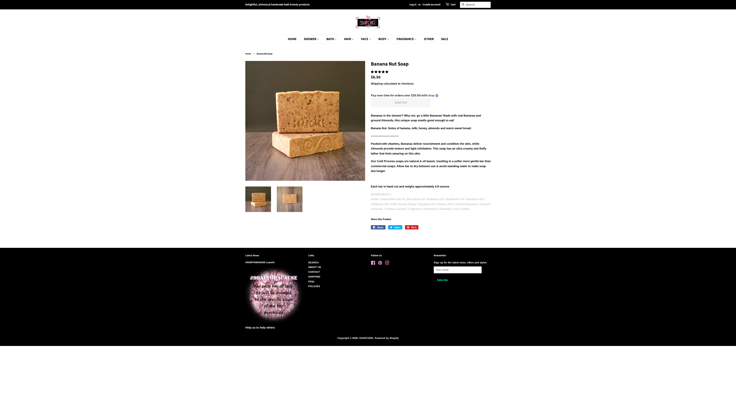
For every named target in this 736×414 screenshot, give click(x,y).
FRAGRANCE (405, 39)
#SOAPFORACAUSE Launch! (260, 262)
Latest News (252, 255)
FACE (365, 39)
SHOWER (310, 39)
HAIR (348, 39)
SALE (444, 39)
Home (248, 53)
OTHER (429, 39)
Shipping (377, 83)
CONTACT (314, 271)
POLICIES (314, 286)
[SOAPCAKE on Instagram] (387, 263)
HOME (292, 39)
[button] (380, 71)
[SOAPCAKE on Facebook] (373, 263)
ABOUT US (314, 267)
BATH (330, 39)
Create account (431, 5)
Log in (412, 5)
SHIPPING (314, 276)
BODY (382, 39)
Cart (453, 5)
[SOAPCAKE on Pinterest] (380, 263)
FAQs (311, 281)
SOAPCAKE (366, 338)
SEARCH (313, 262)
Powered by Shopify (387, 338)
